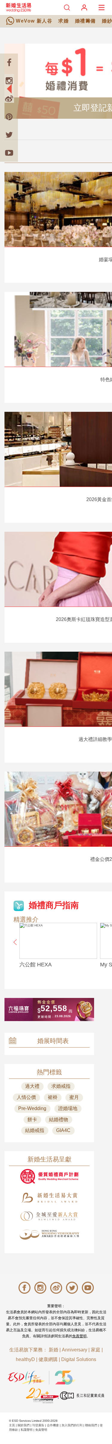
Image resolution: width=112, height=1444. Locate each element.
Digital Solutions (78, 1359)
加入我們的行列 (72, 1425)
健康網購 (48, 1359)
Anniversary (74, 1349)
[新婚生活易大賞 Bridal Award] (49, 1198)
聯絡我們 (91, 1425)
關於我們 (24, 1425)
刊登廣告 (38, 1425)
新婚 (53, 1349)
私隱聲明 (27, 1429)
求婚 (63, 20)
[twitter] (9, 135)
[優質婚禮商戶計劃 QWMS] (49, 1176)
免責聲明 (79, 1336)
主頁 (12, 1425)
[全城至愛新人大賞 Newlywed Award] (49, 1216)
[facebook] (9, 63)
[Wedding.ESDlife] (18, 7)
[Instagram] (9, 81)
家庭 (95, 1349)
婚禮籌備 (85, 20)
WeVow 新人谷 (34, 20)
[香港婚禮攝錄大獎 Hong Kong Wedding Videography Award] (49, 1235)
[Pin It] (9, 117)
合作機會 (53, 1425)
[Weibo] (9, 99)
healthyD (25, 1359)
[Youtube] (9, 153)
